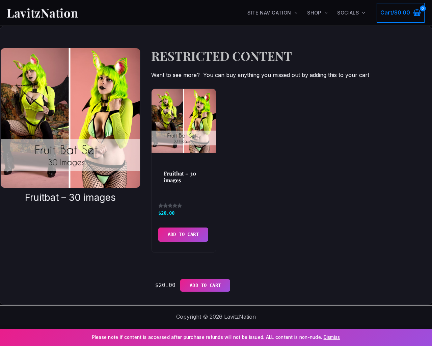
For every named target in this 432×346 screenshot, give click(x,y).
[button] (294, 13)
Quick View (184, 145)
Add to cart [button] (183, 234)
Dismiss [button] (332, 337)
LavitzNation (42, 13)
